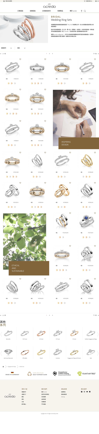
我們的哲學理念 (45, 394)
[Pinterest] (82, 391)
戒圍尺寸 (24, 394)
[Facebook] (89, 391)
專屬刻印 (24, 392)
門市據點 (43, 404)
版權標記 (63, 392)
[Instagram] (85, 391)
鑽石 (23, 397)
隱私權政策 (64, 394)
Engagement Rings (12, 366)
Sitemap (63, 397)
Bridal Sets (22, 366)
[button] (20, 59)
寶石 (23, 399)
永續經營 (43, 402)
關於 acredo (44, 392)
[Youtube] (87, 391)
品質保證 (43, 399)
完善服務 (43, 397)
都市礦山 (24, 404)
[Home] (49, 5)
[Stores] (81, 11)
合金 (23, 402)
